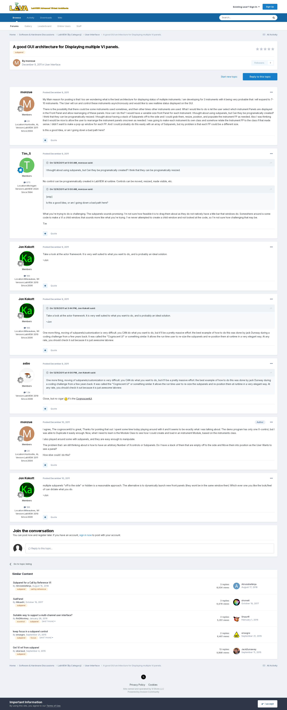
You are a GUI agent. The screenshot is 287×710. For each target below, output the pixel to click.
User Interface (52, 64)
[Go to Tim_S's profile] (26, 165)
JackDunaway (248, 649)
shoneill (245, 600)
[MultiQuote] (45, 140)
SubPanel (18, 599)
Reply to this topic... (41, 548)
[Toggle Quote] (47, 162)
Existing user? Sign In (245, 6)
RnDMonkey (22, 618)
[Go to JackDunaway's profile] (236, 651)
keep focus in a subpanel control (30, 631)
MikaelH (20, 602)
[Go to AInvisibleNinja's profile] (236, 586)
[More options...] (271, 92)
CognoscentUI (84, 398)
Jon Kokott (26, 247)
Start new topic (229, 76)
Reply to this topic (260, 76)
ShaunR (245, 616)
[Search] (273, 17)
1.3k (28, 392)
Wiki (60, 17)
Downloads (46, 17)
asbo (26, 363)
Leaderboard (44, 26)
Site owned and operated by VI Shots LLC (143, 689)
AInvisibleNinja (23, 585)
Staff (79, 26)
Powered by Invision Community (143, 692)
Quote (54, 140)
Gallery (28, 26)
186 (28, 275)
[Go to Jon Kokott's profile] (26, 258)
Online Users (64, 26)
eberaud (20, 651)
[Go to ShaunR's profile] (236, 618)
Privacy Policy (137, 684)
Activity (30, 17)
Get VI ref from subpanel (26, 647)
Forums (14, 26)
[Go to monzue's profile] (16, 62)
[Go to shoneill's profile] (236, 602)
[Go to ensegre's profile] (236, 634)
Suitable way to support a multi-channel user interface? (42, 615)
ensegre (20, 634)
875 (28, 182)
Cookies (152, 684)
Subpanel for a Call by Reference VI (32, 582)
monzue (30, 60)
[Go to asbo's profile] (26, 375)
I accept (269, 703)
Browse (17, 17)
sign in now (85, 535)
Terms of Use (53, 705)
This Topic (260, 17)
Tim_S (26, 153)
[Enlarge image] (66, 398)
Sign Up (270, 6)
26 (28, 121)
